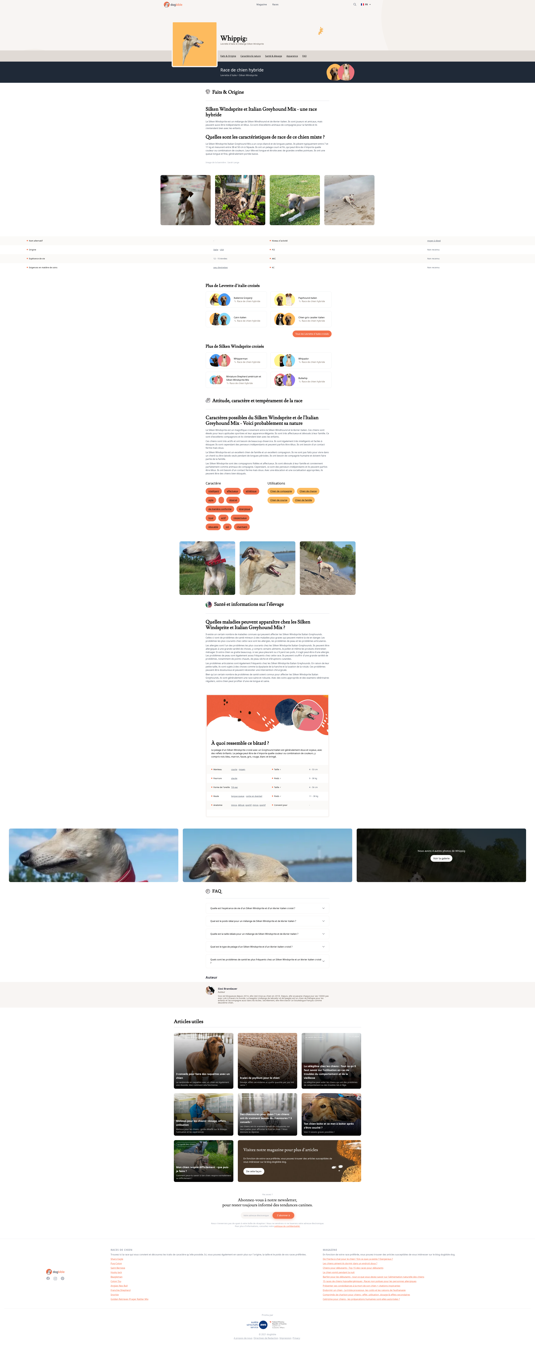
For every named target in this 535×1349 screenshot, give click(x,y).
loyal (210, 517)
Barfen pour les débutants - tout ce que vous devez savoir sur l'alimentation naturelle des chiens (373, 1276)
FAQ (304, 56)
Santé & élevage (273, 56)
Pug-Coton (116, 1263)
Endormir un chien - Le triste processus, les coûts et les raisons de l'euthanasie (364, 1290)
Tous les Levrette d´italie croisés (312, 333)
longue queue (237, 796)
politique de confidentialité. (287, 1226)
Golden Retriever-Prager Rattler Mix (129, 1299)
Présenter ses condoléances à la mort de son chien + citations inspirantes (361, 1285)
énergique (244, 509)
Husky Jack (116, 1272)
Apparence (292, 56)
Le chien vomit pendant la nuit (339, 1272)
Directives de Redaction (266, 1338)
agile (210, 500)
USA (222, 249)
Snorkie (115, 1294)
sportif (248, 805)
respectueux (240, 517)
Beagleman (116, 1276)
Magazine (261, 4)
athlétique (251, 491)
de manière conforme (219, 509)
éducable (213, 526)
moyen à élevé (434, 240)
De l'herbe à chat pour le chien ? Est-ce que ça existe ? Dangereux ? (358, 1259)
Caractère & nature (250, 56)
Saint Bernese (118, 1267)
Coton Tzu (116, 1281)
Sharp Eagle (117, 1259)
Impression (285, 1338)
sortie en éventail (254, 796)
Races (275, 4)
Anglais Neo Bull (119, 1285)
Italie (215, 249)
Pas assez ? (267, 1194)
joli (227, 526)
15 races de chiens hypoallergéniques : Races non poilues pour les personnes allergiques (369, 1281)
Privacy (296, 1338)
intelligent (213, 491)
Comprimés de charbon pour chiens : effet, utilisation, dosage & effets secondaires (366, 1294)
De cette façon (254, 1171)
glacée (234, 778)
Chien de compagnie (281, 491)
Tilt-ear (234, 787)
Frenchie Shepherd (121, 1290)
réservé (233, 500)
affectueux (232, 491)
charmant (242, 526)
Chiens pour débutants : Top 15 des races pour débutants (353, 1267)
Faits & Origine (228, 56)
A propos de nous (243, 1338)
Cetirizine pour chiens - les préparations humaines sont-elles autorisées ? (361, 1299)
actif (223, 517)
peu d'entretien (220, 267)
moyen (242, 769)
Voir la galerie (441, 858)
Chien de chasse (308, 491)
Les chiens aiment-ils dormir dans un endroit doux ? (350, 1263)
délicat (241, 805)
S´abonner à (283, 1215)
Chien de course (278, 500)
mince (234, 805)
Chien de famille (303, 500)
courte (234, 769)
